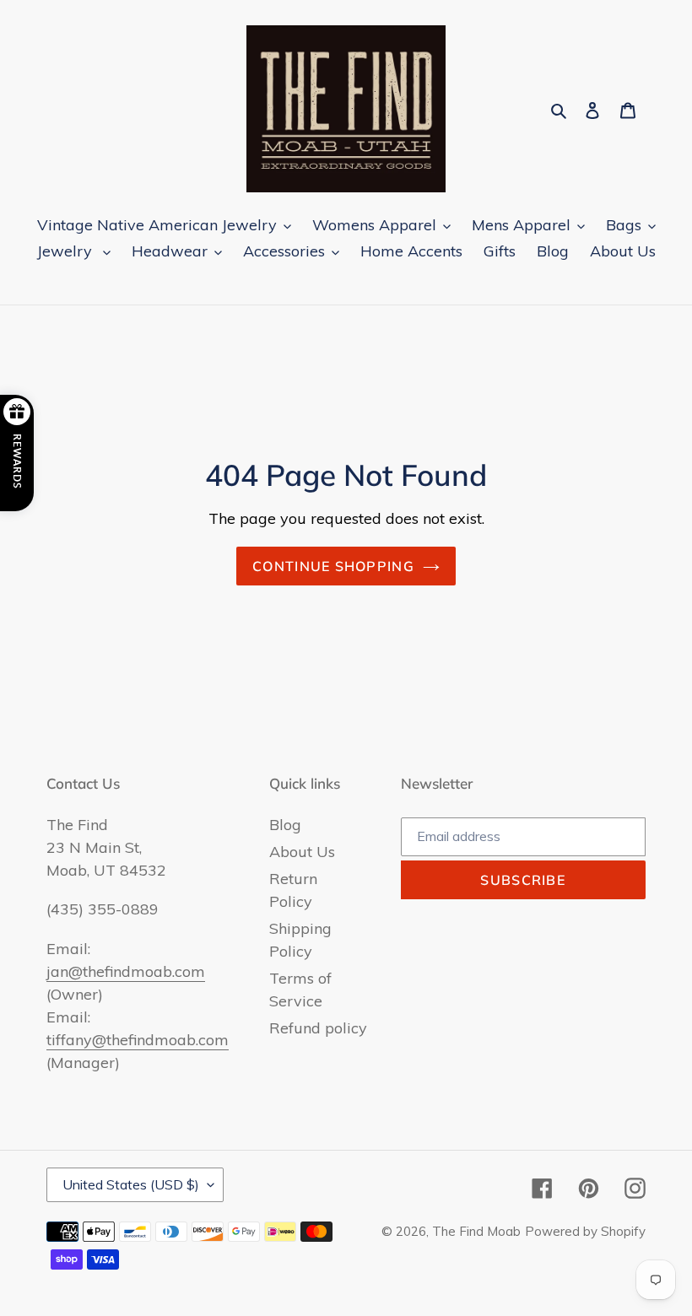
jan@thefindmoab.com (125, 971)
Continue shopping (333, 566)
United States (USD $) (130, 1184)
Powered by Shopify (585, 1231)
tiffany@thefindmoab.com (137, 1039)
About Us (302, 851)
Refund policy (318, 1028)
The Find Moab (476, 1231)
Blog (285, 824)
